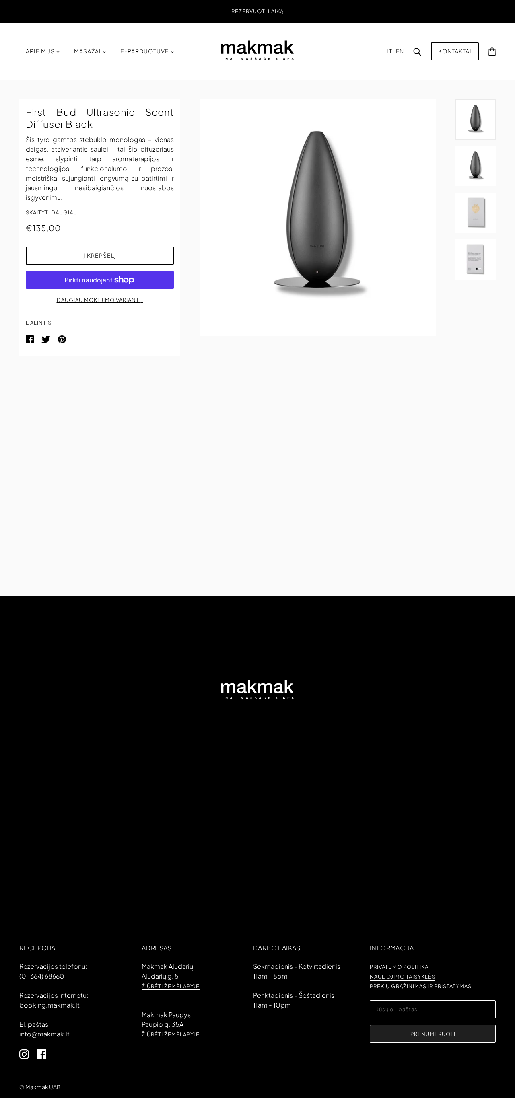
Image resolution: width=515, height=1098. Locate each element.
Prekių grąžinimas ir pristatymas (421, 986)
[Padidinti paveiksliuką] (318, 217)
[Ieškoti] (417, 51)
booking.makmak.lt (49, 1005)
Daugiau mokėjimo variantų (100, 300)
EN (400, 51)
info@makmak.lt (44, 1034)
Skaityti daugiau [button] (51, 213)
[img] (28, 1053)
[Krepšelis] (492, 51)
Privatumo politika (399, 967)
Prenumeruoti (432, 1034)
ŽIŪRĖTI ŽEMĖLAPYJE (171, 986)
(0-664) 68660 (41, 976)
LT (389, 51)
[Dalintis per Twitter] (46, 338)
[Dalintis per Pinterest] (62, 338)
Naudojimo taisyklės (402, 977)
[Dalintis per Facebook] (30, 338)
